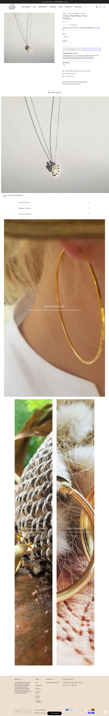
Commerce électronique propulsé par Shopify (45, 713)
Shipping (38, 688)
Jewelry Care (38, 692)
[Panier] (104, 7)
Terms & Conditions (39, 701)
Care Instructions (24, 202)
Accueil (64, 13)
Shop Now (74, 535)
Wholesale (39, 685)
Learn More (32, 535)
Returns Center (38, 696)
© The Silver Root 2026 (40, 710)
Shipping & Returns (25, 208)
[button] (43, 7)
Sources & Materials (25, 214)
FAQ (37, 682)
